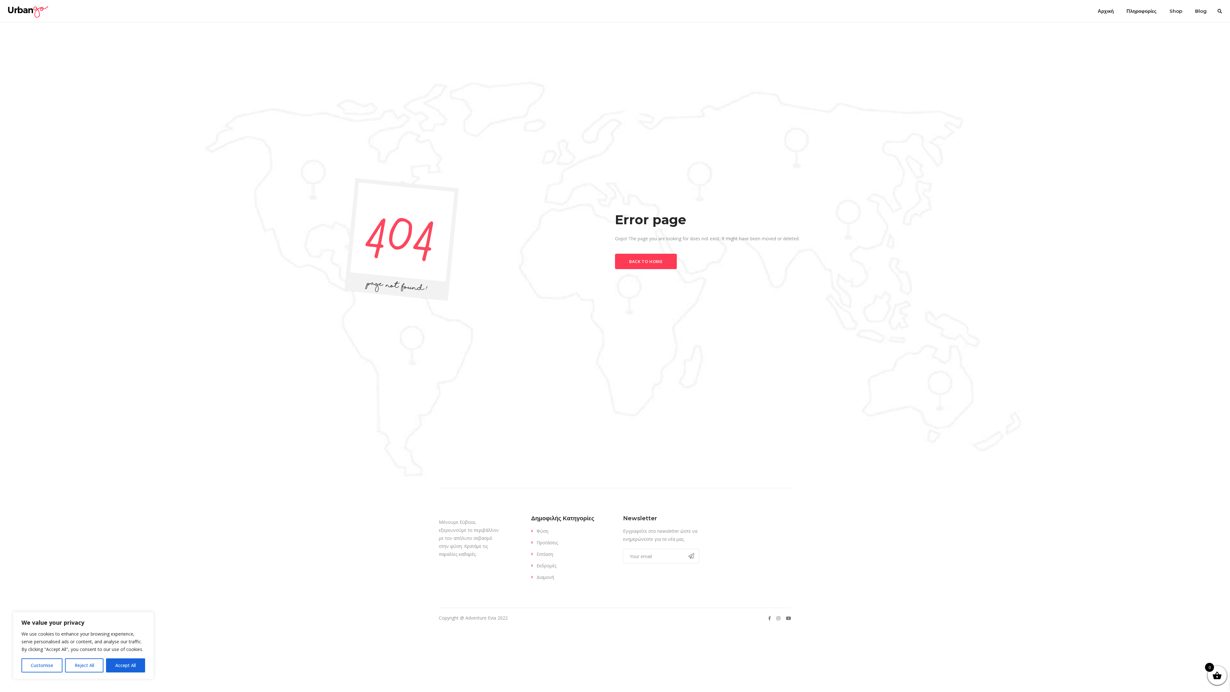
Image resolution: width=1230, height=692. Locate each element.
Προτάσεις (547, 543)
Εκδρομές (546, 566)
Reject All (84, 665)
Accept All (125, 665)
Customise (42, 665)
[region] (83, 645)
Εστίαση (545, 554)
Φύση (542, 531)
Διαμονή (545, 577)
